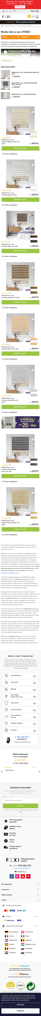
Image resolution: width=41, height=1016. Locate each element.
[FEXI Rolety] (20, 860)
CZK (14, 11)
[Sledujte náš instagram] (17, 876)
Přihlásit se (20, 806)
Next (39, 771)
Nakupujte (20, 7)
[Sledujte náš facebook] (12, 876)
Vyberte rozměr (19, 148)
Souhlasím (20, 1011)
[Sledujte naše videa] (23, 876)
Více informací (36, 916)
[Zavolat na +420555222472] (10, 11)
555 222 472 (23, 737)
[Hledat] (7, 11)
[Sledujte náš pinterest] (28, 876)
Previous (2, 771)
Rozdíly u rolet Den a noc (11, 573)
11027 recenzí (23, 763)
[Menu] (34, 11)
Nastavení (20, 1005)
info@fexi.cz (22, 739)
